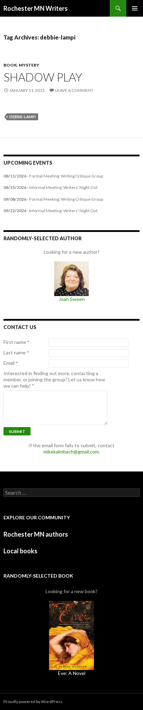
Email (10, 363)
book (10, 65)
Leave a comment (74, 90)
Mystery (29, 65)
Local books (20, 551)
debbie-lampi (22, 116)
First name (16, 342)
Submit (17, 431)
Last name (16, 352)
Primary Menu (134, 8)
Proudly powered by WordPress (32, 701)
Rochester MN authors (35, 534)
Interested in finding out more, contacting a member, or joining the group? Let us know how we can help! (54, 379)
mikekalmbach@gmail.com (71, 451)
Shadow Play (42, 77)
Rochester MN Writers (35, 8)
